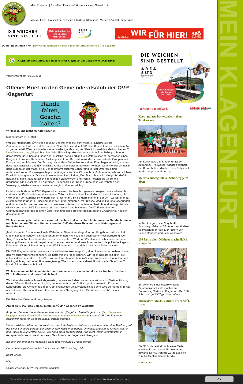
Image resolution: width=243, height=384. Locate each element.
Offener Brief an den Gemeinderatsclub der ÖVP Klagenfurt (87, 45)
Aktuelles (56, 5)
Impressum (127, 20)
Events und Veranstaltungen (78, 5)
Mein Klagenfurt (39, 5)
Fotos (43, 20)
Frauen (69, 20)
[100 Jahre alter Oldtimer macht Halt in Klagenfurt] (162, 264)
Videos (34, 20)
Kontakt (114, 20)
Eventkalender (56, 20)
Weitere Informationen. (116, 379)
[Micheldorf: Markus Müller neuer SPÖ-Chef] (162, 325)
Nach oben (145, 362)
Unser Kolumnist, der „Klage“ (22, 152)
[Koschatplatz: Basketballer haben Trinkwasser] (162, 141)
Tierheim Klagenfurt (87, 20)
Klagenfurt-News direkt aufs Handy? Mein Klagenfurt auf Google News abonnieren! (66, 60)
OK (219, 379)
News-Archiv (102, 5)
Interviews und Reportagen (44, 45)
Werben (104, 20)
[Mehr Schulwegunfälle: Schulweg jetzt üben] (162, 202)
